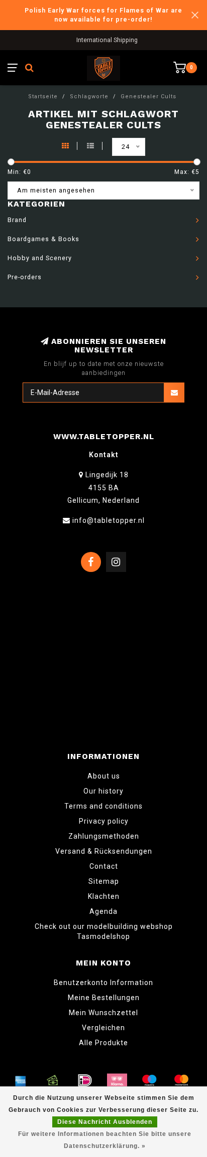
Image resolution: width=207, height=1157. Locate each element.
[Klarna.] (117, 1080)
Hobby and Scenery (40, 258)
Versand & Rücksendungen (103, 851)
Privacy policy (104, 821)
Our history (103, 791)
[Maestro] (149, 1080)
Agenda (103, 911)
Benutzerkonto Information (103, 983)
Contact (103, 866)
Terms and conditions (103, 806)
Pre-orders (25, 277)
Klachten (104, 896)
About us (103, 776)
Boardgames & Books (43, 239)
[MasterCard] (181, 1080)
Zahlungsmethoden (103, 836)
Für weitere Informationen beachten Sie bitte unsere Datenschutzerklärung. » (104, 1139)
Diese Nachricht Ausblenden (104, 1121)
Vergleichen (103, 1028)
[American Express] (20, 1080)
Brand (17, 220)
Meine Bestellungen (104, 998)
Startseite (43, 96)
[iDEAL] (84, 1080)
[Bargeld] (52, 1080)
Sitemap (103, 881)
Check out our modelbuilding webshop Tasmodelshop (104, 931)
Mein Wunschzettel (103, 1013)
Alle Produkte (103, 1043)
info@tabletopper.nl (108, 520)
